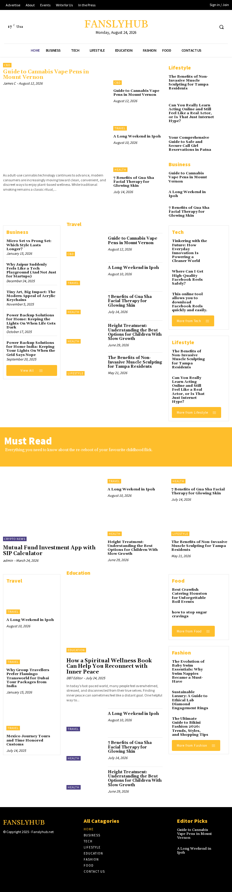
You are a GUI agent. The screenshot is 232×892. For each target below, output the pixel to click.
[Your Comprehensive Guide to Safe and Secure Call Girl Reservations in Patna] (223, 140)
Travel (120, 128)
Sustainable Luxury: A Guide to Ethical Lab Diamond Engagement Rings (190, 700)
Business (180, 164)
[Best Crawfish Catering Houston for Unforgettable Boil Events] (219, 595)
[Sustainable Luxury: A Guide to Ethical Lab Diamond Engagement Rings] (219, 697)
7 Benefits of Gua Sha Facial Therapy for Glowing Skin (133, 182)
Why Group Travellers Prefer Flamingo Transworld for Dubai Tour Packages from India (27, 678)
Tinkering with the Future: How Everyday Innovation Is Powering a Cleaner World (189, 251)
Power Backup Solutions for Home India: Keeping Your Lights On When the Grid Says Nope (30, 349)
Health (120, 170)
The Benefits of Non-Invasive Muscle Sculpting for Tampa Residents (188, 82)
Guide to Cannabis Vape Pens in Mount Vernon (46, 75)
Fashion (181, 652)
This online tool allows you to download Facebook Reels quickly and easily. (189, 302)
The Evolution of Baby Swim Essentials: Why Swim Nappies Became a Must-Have (188, 671)
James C (9, 83)
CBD (7, 65)
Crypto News (14, 539)
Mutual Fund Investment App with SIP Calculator (49, 551)
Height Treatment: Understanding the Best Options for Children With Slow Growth (135, 332)
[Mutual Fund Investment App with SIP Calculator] (52, 499)
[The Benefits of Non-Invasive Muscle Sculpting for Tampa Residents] (223, 79)
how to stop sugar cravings (189, 614)
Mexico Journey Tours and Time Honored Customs (28, 740)
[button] (221, 26)
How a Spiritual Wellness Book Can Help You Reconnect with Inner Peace (109, 666)
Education (78, 572)
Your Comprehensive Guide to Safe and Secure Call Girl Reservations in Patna (190, 143)
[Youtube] (208, 27)
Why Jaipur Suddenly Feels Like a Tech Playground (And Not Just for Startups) (31, 270)
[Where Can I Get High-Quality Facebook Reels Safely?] (219, 276)
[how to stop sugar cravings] (219, 617)
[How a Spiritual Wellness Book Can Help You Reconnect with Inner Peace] (114, 616)
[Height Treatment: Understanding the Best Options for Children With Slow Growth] (85, 331)
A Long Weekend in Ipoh (137, 136)
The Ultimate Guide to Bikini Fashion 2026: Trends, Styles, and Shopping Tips (190, 726)
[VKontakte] (35, 843)
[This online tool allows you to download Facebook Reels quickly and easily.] (219, 299)
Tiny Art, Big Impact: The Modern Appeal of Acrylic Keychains (30, 296)
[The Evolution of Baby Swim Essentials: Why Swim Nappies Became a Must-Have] (219, 667)
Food (178, 580)
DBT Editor (74, 678)
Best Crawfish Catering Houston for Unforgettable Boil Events (189, 595)
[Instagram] (16, 843)
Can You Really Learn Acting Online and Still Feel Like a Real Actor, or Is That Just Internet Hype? (191, 113)
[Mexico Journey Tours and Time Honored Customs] (31, 716)
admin (8, 560)
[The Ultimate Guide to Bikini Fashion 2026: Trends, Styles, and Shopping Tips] (219, 724)
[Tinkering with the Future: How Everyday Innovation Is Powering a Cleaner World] (219, 246)
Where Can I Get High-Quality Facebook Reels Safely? (187, 277)
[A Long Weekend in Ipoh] (138, 119)
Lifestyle (180, 67)
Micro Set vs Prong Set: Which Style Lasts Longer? (28, 245)
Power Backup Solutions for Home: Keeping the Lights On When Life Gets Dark (31, 321)
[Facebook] (186, 27)
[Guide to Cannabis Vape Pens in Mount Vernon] (55, 128)
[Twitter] (197, 27)
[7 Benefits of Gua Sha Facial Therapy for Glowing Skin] (138, 161)
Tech (178, 231)
